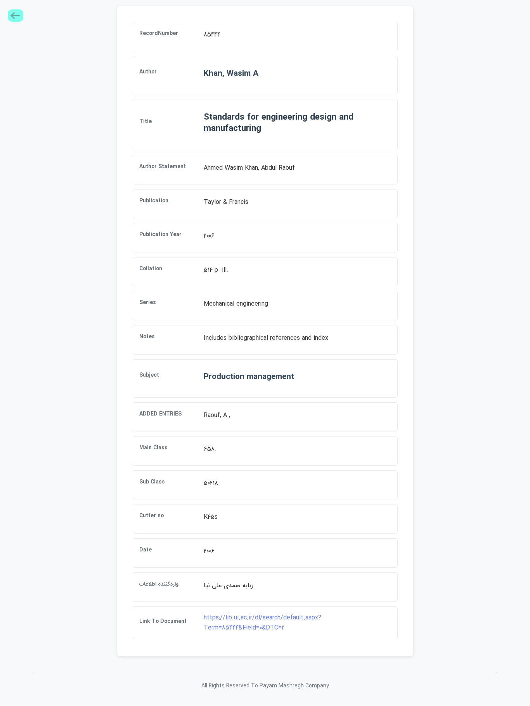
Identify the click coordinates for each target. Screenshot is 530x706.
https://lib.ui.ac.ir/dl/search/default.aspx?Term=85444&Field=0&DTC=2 (262, 623)
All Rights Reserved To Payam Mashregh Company (265, 686)
